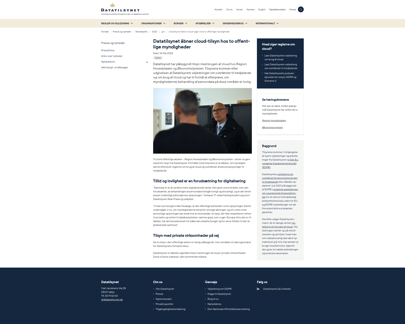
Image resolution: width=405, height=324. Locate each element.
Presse (159, 294)
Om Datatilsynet (165, 289)
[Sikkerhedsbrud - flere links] (246, 23)
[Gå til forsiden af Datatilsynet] (157, 9)
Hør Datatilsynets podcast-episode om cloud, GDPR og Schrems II (280, 77)
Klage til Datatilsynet (219, 294)
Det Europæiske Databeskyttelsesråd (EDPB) (280, 163)
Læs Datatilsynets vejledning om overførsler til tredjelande (281, 66)
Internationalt (265, 23)
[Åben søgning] (301, 9)
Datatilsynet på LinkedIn (277, 289)
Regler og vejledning (115, 23)
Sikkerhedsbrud (233, 23)
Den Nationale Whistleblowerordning (229, 309)
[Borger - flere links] (186, 23)
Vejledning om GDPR (220, 289)
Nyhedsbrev (214, 304)
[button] (146, 62)
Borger (179, 23)
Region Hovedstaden (274, 120)
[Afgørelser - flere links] (213, 23)
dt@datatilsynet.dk (112, 299)
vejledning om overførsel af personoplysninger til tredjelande (280, 178)
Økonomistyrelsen (272, 127)
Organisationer (151, 23)
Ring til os (213, 299)
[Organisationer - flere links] (164, 23)
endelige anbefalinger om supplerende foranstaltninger (280, 193)
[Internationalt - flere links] (277, 23)
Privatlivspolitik (164, 304)
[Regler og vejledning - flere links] (131, 23)
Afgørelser (203, 23)
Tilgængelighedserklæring (170, 309)
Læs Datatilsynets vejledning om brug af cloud (281, 57)
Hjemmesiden (164, 299)
